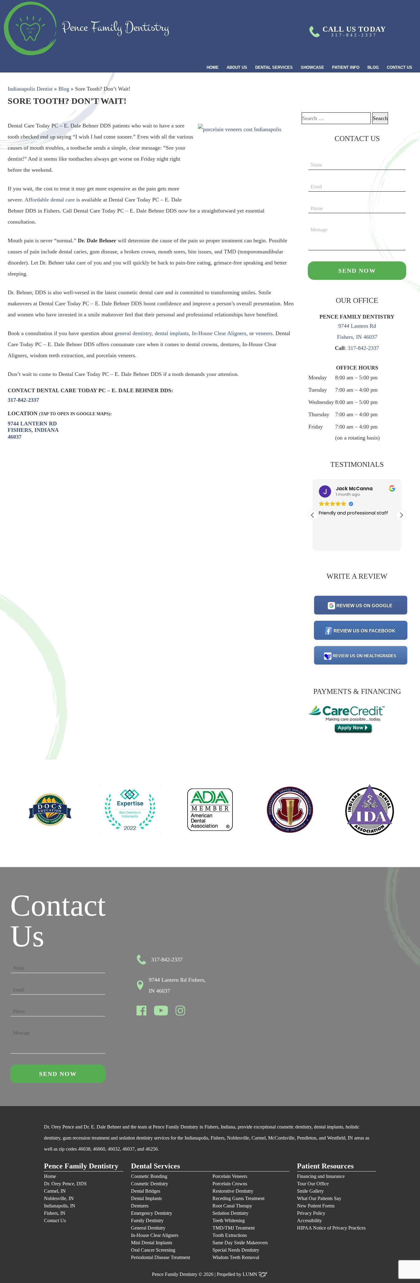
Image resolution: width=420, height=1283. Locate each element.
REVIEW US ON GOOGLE (364, 605)
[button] (401, 515)
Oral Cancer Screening (153, 1250)
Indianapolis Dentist (30, 89)
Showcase (312, 67)
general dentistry (133, 333)
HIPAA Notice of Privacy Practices (331, 1227)
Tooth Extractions (229, 1235)
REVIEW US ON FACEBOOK (364, 630)
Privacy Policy (311, 1213)
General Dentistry (148, 1227)
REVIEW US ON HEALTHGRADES (364, 656)
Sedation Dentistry (230, 1213)
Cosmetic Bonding (149, 1176)
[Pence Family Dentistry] (86, 28)
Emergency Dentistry (151, 1213)
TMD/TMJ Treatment (233, 1227)
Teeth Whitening (228, 1220)
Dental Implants (146, 1198)
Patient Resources (325, 1166)
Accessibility (309, 1220)
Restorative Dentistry (232, 1191)
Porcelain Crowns (229, 1183)
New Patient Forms (316, 1205)
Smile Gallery (310, 1191)
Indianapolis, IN (59, 1205)
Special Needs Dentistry (235, 1250)
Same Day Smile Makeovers (240, 1242)
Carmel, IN (55, 1191)
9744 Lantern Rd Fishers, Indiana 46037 (33, 430)
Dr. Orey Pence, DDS (65, 1183)
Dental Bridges (145, 1191)
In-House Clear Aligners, (220, 333)
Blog (373, 67)
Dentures (140, 1205)
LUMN (251, 1274)
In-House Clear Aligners (154, 1235)
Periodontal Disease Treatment (160, 1257)
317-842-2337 (23, 400)
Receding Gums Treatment (238, 1198)
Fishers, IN (54, 1213)
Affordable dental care (50, 200)
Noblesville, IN (59, 1198)
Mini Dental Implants (151, 1242)
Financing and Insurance (321, 1176)
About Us (237, 67)
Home (213, 67)
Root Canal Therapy (232, 1205)
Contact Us (399, 67)
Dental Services (274, 67)
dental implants (172, 333)
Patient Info (345, 67)
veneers (264, 333)
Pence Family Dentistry (81, 1166)
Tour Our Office (313, 1183)
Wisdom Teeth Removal (235, 1257)
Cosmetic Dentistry (149, 1183)
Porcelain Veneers (229, 1176)
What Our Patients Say (319, 1198)
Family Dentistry (147, 1220)
